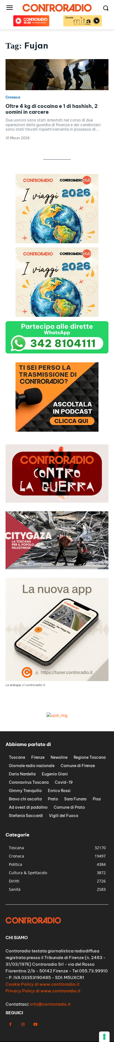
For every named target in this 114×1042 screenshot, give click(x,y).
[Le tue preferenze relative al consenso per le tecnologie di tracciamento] (104, 1036)
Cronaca (13, 97)
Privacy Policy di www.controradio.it (43, 990)
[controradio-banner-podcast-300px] (57, 430)
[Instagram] (23, 1024)
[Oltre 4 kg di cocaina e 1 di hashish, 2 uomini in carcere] (57, 74)
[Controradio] (57, 8)
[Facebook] (10, 1024)
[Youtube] (35, 1024)
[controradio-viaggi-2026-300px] (57, 241)
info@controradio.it (50, 1004)
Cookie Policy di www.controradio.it (42, 984)
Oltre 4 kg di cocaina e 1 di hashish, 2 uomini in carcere (52, 109)
